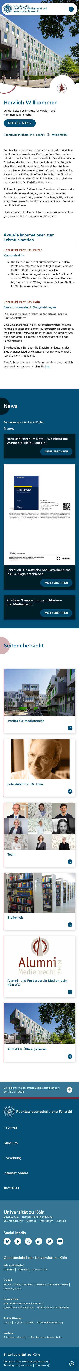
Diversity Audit (12, 1288)
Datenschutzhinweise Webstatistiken (26, 1361)
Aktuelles (11, 1188)
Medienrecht (59, 134)
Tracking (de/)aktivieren (18, 1365)
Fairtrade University (15, 1337)
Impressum (46, 1220)
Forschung (12, 1158)
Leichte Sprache (13, 1220)
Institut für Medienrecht (25, 721)
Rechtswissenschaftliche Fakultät (24, 134)
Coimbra (9, 1269)
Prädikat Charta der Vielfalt (52, 1284)
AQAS (29, 1322)
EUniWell (23, 1269)
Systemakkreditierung (50, 1322)
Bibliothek (15, 918)
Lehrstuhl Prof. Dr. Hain (25, 784)
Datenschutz (11, 1216)
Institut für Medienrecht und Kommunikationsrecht (30, 10)
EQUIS (19, 1322)
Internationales (16, 1173)
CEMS (7, 1322)
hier (47, 366)
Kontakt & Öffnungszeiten (27, 1049)
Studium (11, 1143)
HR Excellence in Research (53, 1307)
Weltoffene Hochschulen (18, 1307)
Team (11, 854)
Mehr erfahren (19, 123)
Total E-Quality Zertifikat (18, 1284)
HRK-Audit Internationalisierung (22, 1303)
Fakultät (10, 1128)
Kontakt (61, 1220)
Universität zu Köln (28, 6)
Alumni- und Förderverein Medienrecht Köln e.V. (37, 983)
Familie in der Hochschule (45, 1337)
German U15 (40, 1269)
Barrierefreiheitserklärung (37, 1216)
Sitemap (31, 1220)
